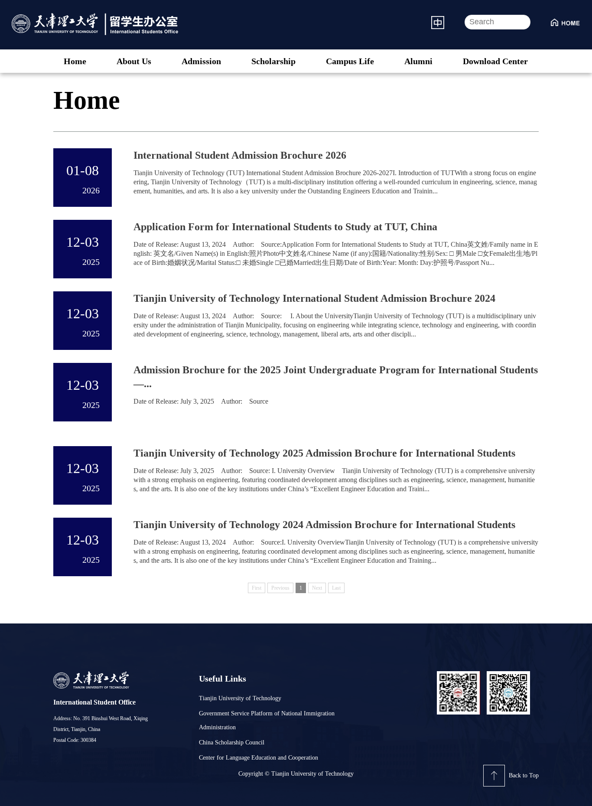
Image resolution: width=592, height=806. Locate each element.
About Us (134, 61)
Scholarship (273, 61)
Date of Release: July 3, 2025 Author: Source (200, 401)
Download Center (495, 61)
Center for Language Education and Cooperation (258, 757)
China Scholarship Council (231, 742)
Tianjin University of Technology (240, 698)
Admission (201, 61)
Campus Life (350, 61)
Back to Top (524, 775)
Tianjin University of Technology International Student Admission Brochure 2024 (314, 298)
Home (75, 61)
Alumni (418, 61)
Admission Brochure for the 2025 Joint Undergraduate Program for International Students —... (335, 376)
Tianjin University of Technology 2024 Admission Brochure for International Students (324, 524)
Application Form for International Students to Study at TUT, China (285, 226)
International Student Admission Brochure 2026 (239, 155)
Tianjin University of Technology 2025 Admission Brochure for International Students (324, 453)
